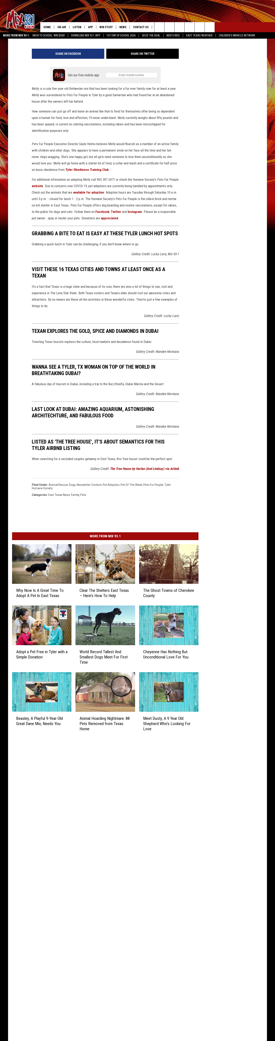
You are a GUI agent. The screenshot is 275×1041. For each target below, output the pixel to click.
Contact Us (141, 27)
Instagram (135, 212)
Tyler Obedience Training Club (87, 170)
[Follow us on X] (200, 27)
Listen (77, 27)
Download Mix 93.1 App (85, 35)
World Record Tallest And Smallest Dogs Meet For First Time (104, 657)
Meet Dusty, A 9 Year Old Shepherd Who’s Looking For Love (166, 723)
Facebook (102, 212)
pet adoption (111, 484)
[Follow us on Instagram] (189, 27)
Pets (83, 494)
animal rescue (58, 484)
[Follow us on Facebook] (179, 27)
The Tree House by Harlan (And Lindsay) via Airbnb (144, 469)
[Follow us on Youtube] (210, 27)
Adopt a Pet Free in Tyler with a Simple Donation (41, 654)
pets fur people (153, 484)
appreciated (109, 218)
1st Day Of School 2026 (121, 35)
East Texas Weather (199, 35)
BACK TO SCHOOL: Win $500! (49, 35)
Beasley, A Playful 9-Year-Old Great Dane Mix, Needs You (39, 721)
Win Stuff (106, 27)
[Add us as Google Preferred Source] (169, 27)
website (37, 186)
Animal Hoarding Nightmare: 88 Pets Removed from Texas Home (105, 723)
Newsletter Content (89, 484)
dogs (72, 484)
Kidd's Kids (173, 35)
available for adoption (88, 192)
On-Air (61, 27)
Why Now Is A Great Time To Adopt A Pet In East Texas (40, 593)
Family (75, 494)
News (122, 27)
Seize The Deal (151, 35)
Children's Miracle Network (237, 35)
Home (47, 27)
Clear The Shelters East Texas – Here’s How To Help (104, 593)
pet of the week (131, 484)
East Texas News (59, 494)
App (90, 27)
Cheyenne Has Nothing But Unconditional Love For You (165, 654)
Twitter (116, 212)
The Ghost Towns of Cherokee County (168, 593)
